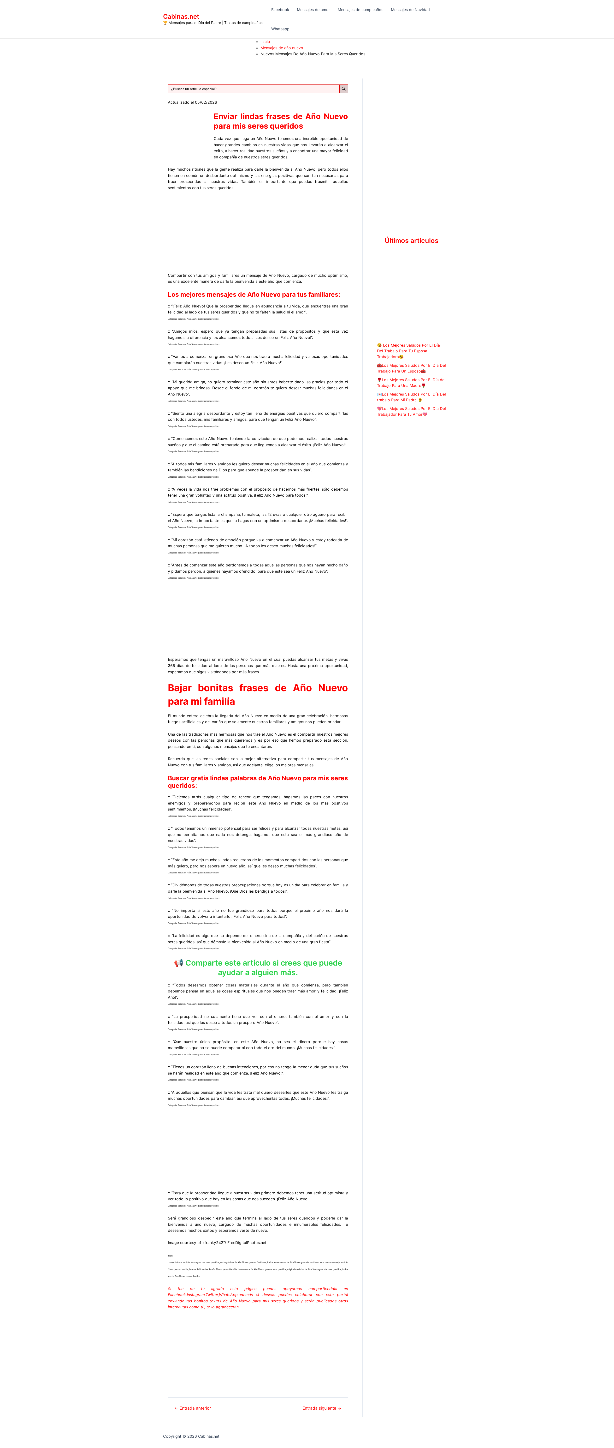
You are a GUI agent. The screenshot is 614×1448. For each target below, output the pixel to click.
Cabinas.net (181, 16)
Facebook (280, 9)
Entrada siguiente (321, 1408)
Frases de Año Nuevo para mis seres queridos (198, 319)
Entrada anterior (193, 1408)
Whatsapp (280, 28)
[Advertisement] (258, 230)
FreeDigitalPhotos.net (246, 1242)
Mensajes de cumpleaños (360, 9)
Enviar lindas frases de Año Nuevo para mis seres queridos (281, 121)
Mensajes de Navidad (410, 9)
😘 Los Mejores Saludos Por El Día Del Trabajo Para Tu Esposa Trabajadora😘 (408, 351)
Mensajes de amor (313, 9)
